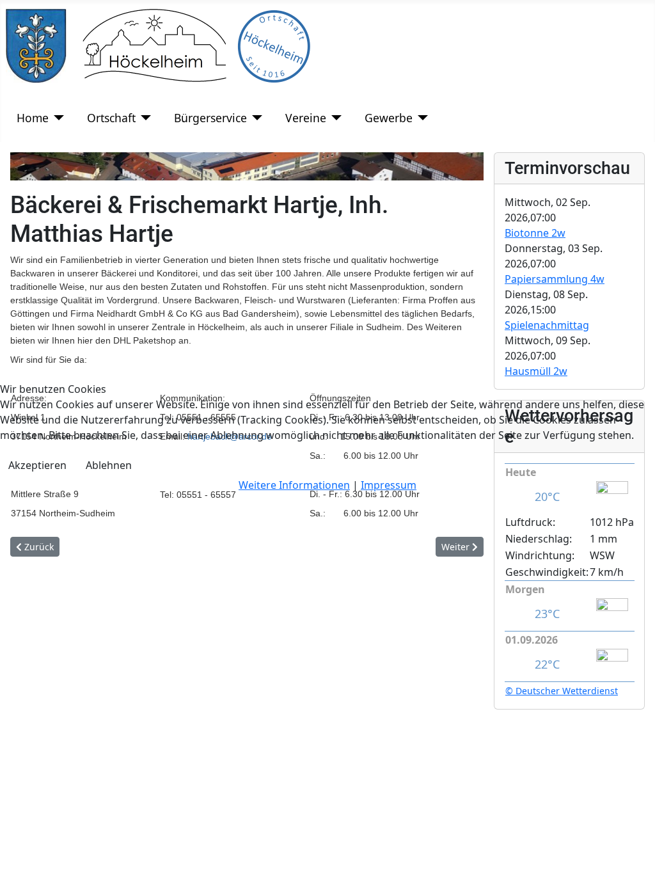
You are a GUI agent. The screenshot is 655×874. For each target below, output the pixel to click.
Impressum (388, 485)
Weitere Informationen (294, 485)
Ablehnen (109, 465)
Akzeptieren (37, 465)
